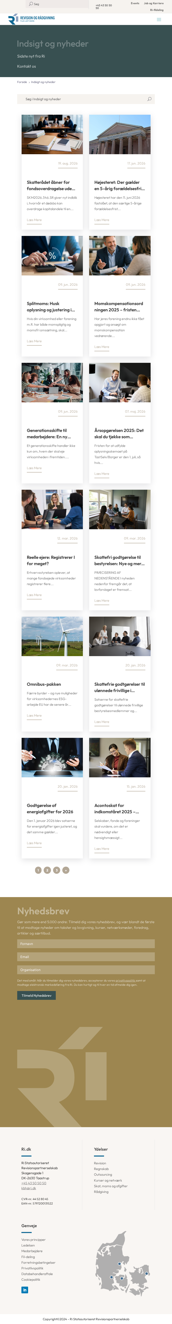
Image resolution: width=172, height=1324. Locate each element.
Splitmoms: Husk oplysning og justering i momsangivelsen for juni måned (51, 307)
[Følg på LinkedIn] (24, 1290)
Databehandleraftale (37, 1274)
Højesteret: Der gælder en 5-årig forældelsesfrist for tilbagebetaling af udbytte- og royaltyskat (119, 185)
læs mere (34, 220)
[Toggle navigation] (159, 19)
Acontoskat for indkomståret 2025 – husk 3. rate (115, 809)
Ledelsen (28, 1245)
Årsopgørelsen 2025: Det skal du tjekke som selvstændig (119, 434)
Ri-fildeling (157, 10)
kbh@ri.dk (28, 1188)
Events (135, 3)
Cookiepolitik (30, 1279)
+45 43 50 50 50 (104, 7)
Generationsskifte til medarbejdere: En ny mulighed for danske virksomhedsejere (47, 434)
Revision (100, 1163)
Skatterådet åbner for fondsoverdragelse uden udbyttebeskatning (50, 185)
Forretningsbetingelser (38, 1262)
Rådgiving (101, 1192)
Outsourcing (103, 1174)
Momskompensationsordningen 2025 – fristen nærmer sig (118, 307)
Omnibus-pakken (44, 684)
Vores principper (33, 1239)
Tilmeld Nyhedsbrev (36, 995)
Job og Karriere (154, 3)
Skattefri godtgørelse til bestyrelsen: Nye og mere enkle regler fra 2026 (118, 560)
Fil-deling (28, 1257)
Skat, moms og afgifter (111, 1186)
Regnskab (101, 1169)
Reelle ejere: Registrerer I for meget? (51, 560)
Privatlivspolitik (32, 1268)
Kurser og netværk (108, 1180)
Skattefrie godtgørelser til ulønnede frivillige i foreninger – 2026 (119, 687)
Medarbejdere (32, 1251)
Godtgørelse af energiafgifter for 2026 (50, 808)
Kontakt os (26, 66)
